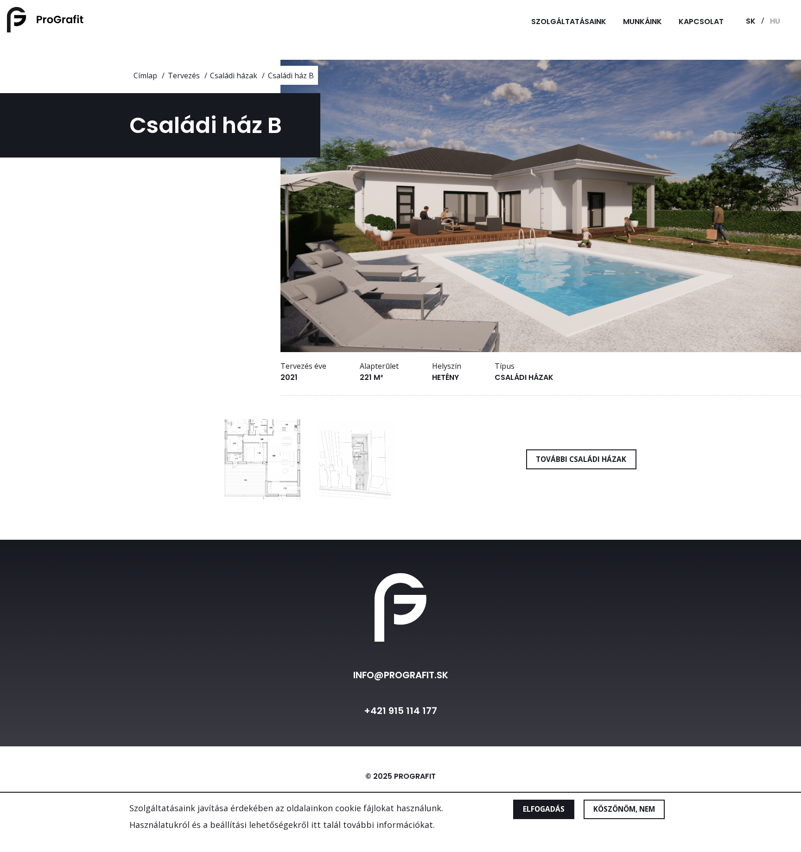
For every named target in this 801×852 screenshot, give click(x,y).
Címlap (145, 75)
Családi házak (233, 75)
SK (751, 21)
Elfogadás (544, 809)
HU (775, 21)
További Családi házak (581, 459)
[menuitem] (569, 21)
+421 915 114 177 (400, 710)
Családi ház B (291, 75)
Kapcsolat (701, 21)
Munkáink (642, 21)
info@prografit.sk (400, 675)
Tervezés (184, 75)
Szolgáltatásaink (568, 21)
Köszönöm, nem (624, 809)
